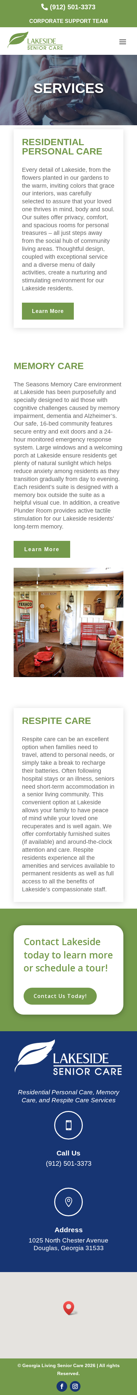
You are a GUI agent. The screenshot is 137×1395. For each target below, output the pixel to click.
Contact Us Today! (60, 996)
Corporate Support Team (68, 21)
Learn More (48, 311)
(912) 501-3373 (72, 7)
